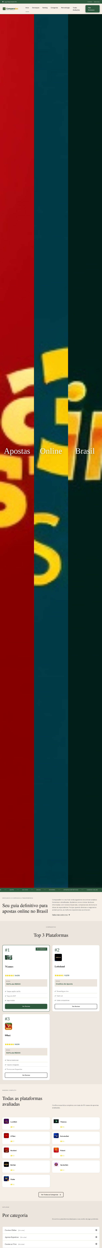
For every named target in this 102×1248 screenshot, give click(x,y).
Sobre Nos (97, 2)
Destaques (35, 8)
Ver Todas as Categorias (49, 1195)
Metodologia (65, 8)
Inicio (27, 8)
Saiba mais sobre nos (60, 915)
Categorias (54, 8)
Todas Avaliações (76, 9)
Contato (90, 2)
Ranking (45, 8)
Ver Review (26, 1006)
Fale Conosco (91, 9)
